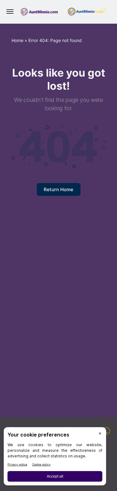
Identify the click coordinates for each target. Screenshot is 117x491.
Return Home (58, 189)
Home (17, 40)
